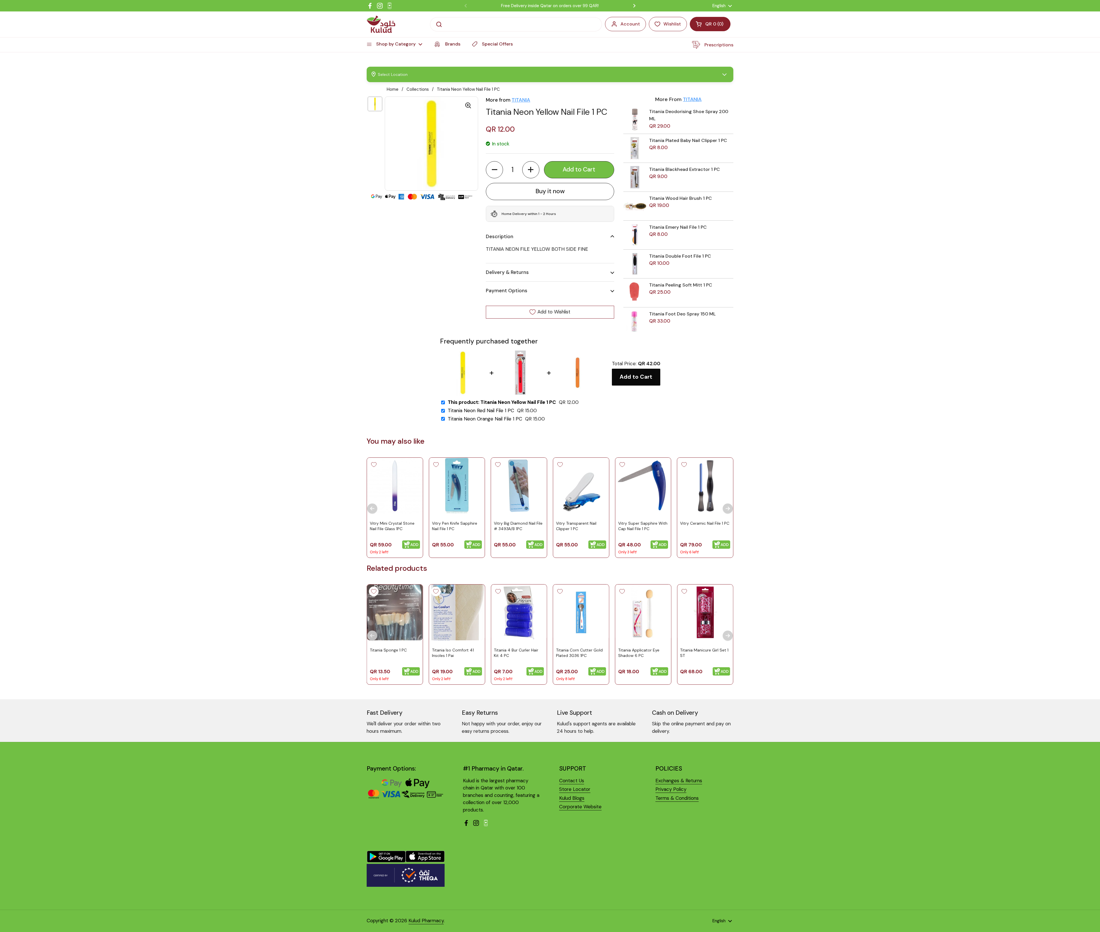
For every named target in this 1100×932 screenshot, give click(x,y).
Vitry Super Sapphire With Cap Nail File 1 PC (642, 525)
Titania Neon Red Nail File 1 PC (481, 411)
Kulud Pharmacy (426, 920)
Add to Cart (636, 376)
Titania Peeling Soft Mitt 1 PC (680, 285)
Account (630, 24)
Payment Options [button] (506, 290)
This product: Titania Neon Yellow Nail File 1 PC (502, 402)
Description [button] (499, 236)
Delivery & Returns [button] (507, 272)
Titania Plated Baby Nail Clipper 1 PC (688, 140)
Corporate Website (580, 806)
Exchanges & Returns (678, 780)
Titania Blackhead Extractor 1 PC (684, 169)
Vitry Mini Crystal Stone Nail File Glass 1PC (392, 525)
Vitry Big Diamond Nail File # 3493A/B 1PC (518, 525)
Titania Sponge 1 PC (388, 650)
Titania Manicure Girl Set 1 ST (704, 652)
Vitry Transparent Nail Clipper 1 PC (576, 525)
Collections (417, 89)
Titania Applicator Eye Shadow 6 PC (638, 652)
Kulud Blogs (571, 798)
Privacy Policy (670, 789)
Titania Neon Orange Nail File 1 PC (485, 419)
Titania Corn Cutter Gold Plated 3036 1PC (579, 652)
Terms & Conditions (677, 798)
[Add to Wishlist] (374, 464)
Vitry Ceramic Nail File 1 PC (704, 523)
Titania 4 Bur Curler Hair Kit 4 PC (516, 652)
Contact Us (571, 780)
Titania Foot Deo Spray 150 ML (682, 314)
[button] (494, 169)
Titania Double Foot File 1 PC (680, 256)
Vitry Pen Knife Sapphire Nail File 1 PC (454, 525)
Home (392, 89)
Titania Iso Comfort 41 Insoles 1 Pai (453, 652)
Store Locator (574, 789)
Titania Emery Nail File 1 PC (678, 227)
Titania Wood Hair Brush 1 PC (680, 198)
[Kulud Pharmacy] (381, 24)
